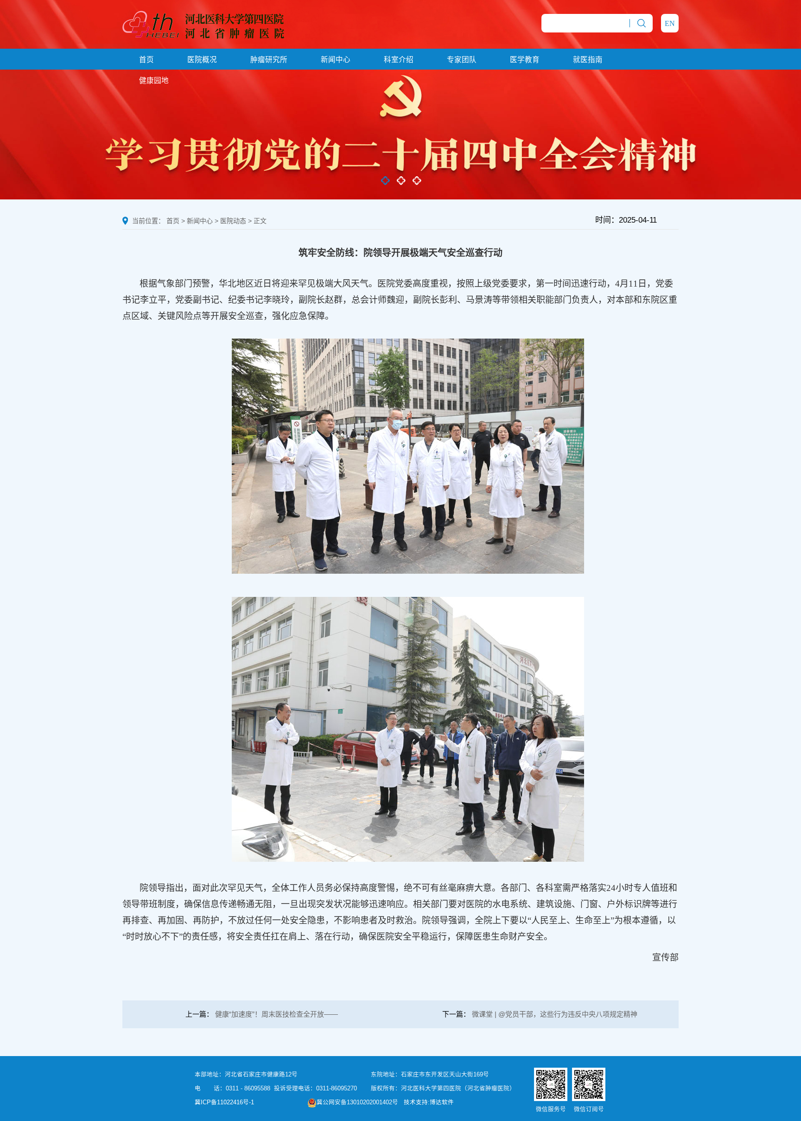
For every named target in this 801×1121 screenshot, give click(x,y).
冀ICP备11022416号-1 (224, 1102)
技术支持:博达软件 (429, 1102)
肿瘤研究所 (268, 60)
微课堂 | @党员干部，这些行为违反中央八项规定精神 (554, 1014)
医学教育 (525, 60)
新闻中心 (335, 60)
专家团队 (462, 60)
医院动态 (233, 220)
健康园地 (154, 80)
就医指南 (588, 60)
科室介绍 (398, 60)
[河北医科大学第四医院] (203, 23)
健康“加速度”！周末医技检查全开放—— (276, 1014)
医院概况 (202, 60)
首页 (146, 60)
